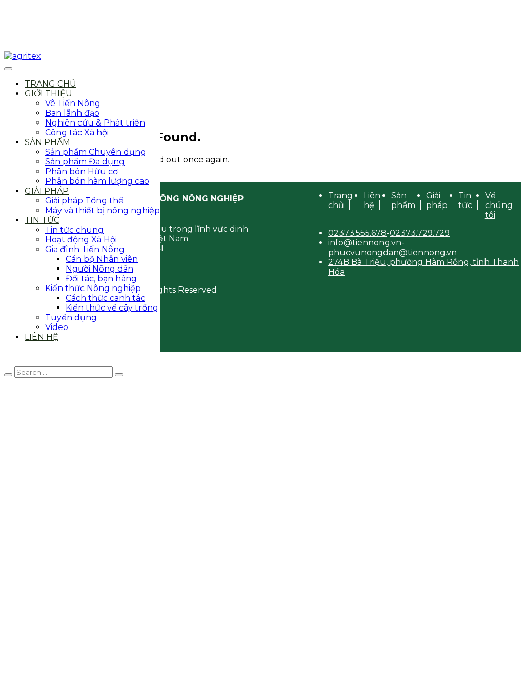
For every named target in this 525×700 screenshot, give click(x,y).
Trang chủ (50, 84)
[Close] (8, 374)
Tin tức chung (74, 230)
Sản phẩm (47, 142)
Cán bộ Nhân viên (102, 259)
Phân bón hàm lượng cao (97, 181)
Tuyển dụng (71, 317)
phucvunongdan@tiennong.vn (392, 252)
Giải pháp (47, 191)
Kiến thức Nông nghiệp (93, 288)
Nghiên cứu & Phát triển (95, 123)
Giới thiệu (48, 93)
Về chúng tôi (499, 205)
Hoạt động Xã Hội (81, 239)
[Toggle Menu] (8, 68)
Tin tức (42, 220)
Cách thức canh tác (105, 298)
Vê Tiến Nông (72, 103)
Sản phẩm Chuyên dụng (95, 152)
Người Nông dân (99, 269)
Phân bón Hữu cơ (81, 171)
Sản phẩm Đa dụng (85, 162)
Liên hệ (41, 337)
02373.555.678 (357, 233)
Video (56, 327)
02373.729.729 (420, 233)
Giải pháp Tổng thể (84, 200)
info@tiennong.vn (364, 243)
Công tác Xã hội (77, 132)
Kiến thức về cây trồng (112, 308)
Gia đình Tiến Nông (85, 249)
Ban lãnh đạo (72, 113)
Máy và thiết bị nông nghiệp (102, 210)
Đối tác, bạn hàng (101, 278)
